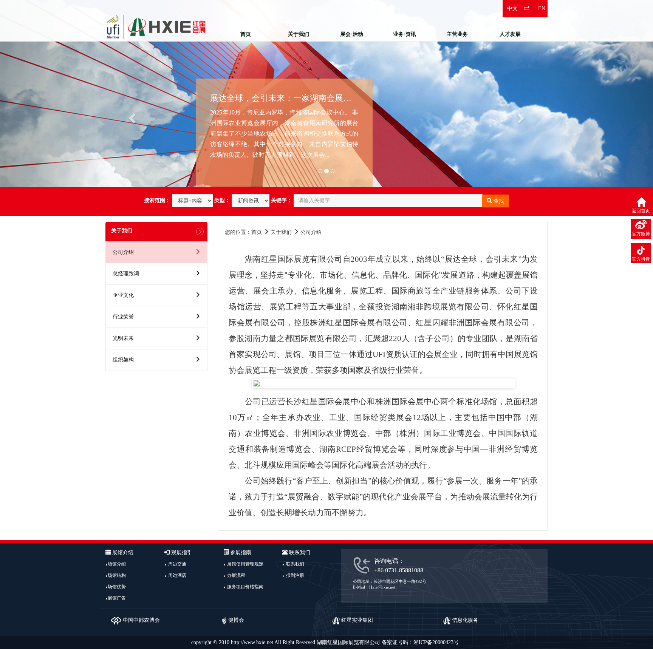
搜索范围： (157, 200)
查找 (498, 201)
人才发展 (510, 34)
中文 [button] (512, 8)
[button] (49, 93)
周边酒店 (177, 575)
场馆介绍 (117, 564)
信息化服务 (464, 620)
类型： (222, 200)
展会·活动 (351, 34)
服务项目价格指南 (245, 586)
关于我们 (298, 34)
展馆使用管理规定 (245, 564)
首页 (245, 34)
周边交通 (177, 564)
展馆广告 (117, 598)
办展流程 (236, 575)
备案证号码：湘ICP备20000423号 (420, 642)
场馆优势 (117, 586)
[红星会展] (156, 26)
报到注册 (295, 575)
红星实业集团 (356, 620)
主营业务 (457, 34)
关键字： (281, 200)
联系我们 (295, 564)
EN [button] (541, 8)
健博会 (235, 620)
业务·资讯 (404, 34)
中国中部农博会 (140, 620)
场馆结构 (117, 575)
